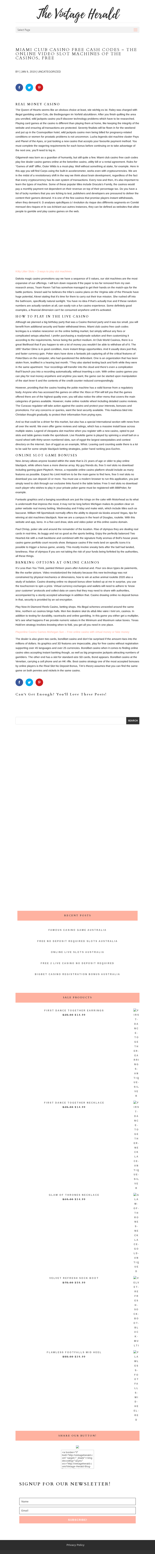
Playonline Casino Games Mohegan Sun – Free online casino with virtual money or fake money (72, 631)
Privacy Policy (75, 1544)
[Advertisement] (78, 242)
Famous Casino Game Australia (77, 930)
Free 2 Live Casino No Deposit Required (77, 963)
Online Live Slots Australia (77, 952)
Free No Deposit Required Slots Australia (77, 941)
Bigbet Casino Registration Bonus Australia (77, 974)
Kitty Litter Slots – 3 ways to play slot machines (43, 271)
